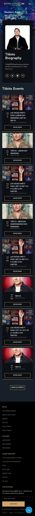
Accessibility (19, 513)
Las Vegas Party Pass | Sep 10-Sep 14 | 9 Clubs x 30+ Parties (19, 187)
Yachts (5, 477)
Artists (5, 422)
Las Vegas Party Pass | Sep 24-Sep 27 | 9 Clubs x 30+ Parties (19, 260)
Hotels (5, 481)
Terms (11, 513)
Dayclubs (6, 469)
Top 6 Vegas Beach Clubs (11, 458)
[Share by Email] (23, 76)
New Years (6, 448)
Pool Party (6, 426)
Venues (5, 418)
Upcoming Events (9, 411)
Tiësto (18, 296)
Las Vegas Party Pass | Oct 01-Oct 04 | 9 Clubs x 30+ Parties (19, 331)
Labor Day (6, 440)
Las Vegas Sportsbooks (11, 461)
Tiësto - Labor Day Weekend (18, 152)
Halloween (6, 444)
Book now (17, 127)
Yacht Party (7, 430)
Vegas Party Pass (8, 415)
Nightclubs (6, 473)
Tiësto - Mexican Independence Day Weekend (18, 224)
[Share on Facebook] (7, 76)
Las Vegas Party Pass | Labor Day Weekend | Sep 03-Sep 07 (18, 116)
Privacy (4, 513)
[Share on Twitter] (12, 76)
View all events (17, 387)
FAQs (4, 465)
